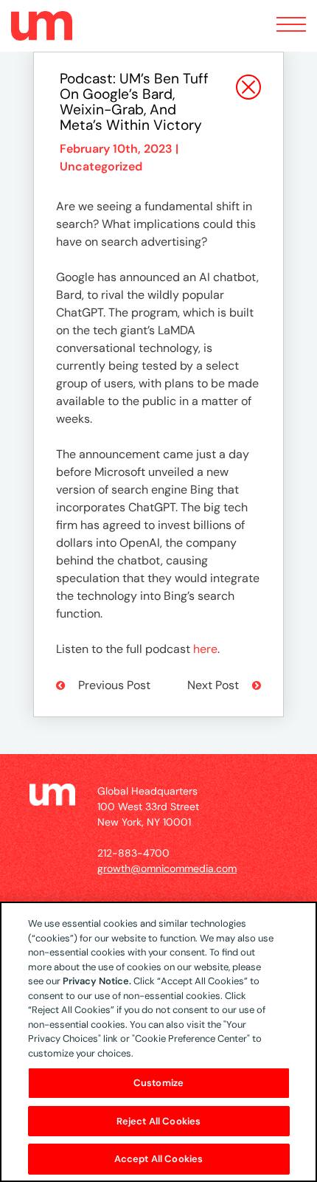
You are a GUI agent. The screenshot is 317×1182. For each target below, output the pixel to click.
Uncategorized (101, 166)
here (205, 649)
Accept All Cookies (158, 1158)
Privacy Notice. (97, 981)
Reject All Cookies (158, 1121)
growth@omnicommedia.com (167, 868)
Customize (158, 1082)
